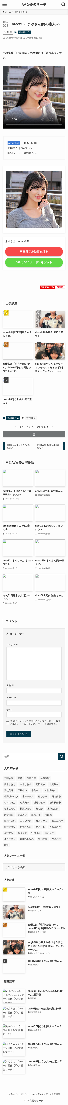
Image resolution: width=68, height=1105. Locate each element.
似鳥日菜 (31, 778)
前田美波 (40, 784)
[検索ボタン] (63, 4)
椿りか (39, 808)
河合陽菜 (8, 814)
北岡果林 (54, 784)
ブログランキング (39, 1094)
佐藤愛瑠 (44, 778)
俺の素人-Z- (24, 32)
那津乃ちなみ (27, 839)
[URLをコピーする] (34, 434)
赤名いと (49, 833)
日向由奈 (56, 796)
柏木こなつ (9, 808)
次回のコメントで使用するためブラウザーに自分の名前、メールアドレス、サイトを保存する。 (35, 722)
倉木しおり (25, 784)
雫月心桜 (56, 839)
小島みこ (35, 790)
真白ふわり (57, 820)
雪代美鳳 (42, 839)
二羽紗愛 (8, 778)
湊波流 (48, 814)
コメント (12, 644)
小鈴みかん (28, 796)
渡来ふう (35, 814)
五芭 (20, 778)
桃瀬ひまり (25, 808)
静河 (6, 845)
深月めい (22, 814)
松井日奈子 (55, 802)
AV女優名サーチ (34, 4)
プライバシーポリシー (18, 1094)
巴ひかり (42, 796)
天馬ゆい (22, 790)
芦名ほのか (55, 827)
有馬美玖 (24, 802)
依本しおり (9, 784)
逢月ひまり (9, 839)
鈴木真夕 (31, 418)
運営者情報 (54, 1094)
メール (11, 697)
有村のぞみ (9, 802)
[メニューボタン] (4, 4)
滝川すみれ (9, 820)
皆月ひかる (41, 820)
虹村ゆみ (35, 833)
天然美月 (8, 790)
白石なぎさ (25, 820)
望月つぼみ (39, 802)
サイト (9, 709)
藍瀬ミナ (22, 833)
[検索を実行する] (61, 756)
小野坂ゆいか (11, 796)
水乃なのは (53, 808)
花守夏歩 (8, 833)
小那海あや (50, 790)
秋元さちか (25, 827)
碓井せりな (9, 827)
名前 (10, 685)
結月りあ (40, 827)
